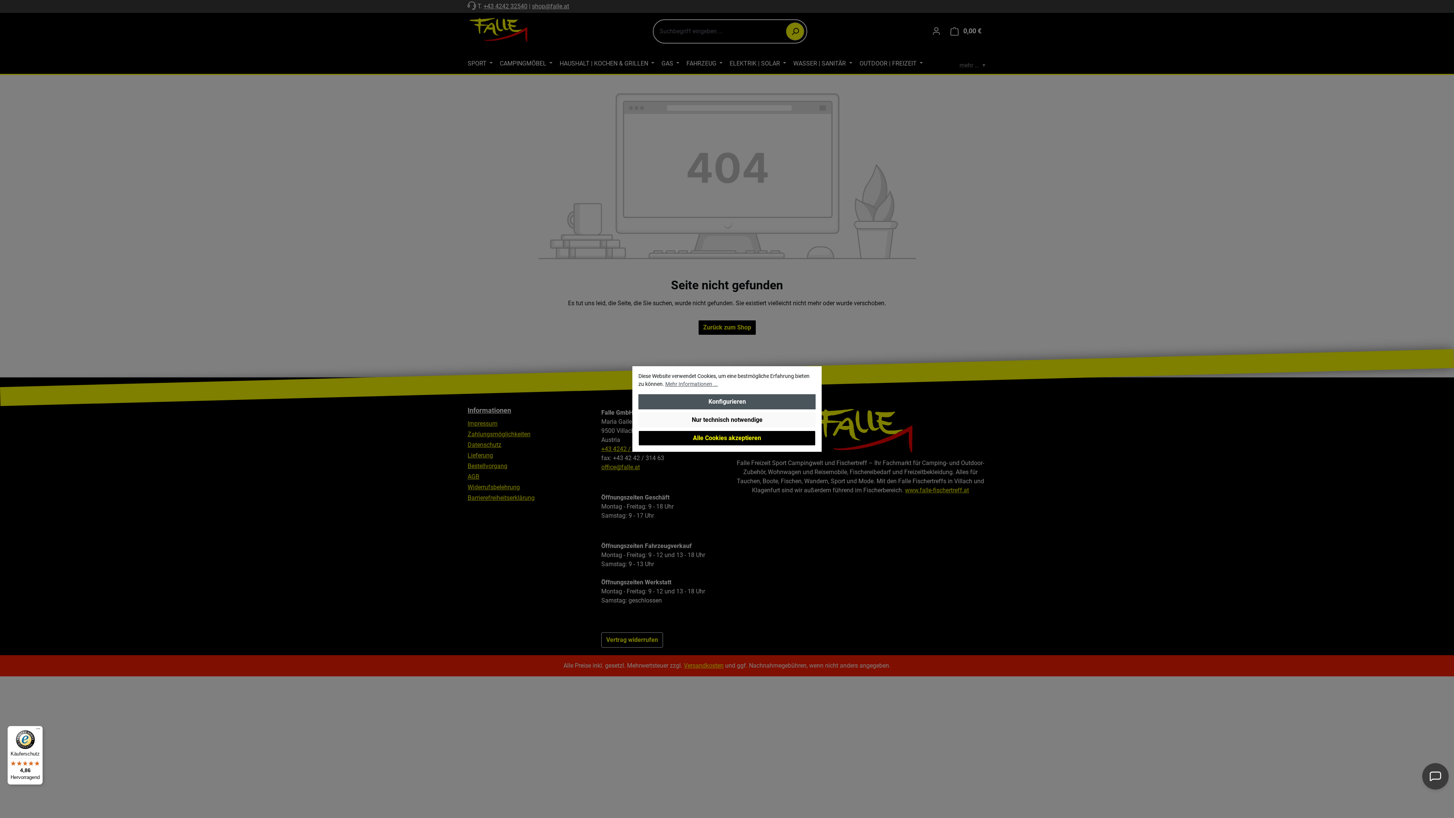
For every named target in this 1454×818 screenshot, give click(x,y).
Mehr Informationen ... (691, 384)
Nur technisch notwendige (727, 419)
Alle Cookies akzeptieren (727, 438)
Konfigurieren (727, 401)
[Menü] (38, 730)
